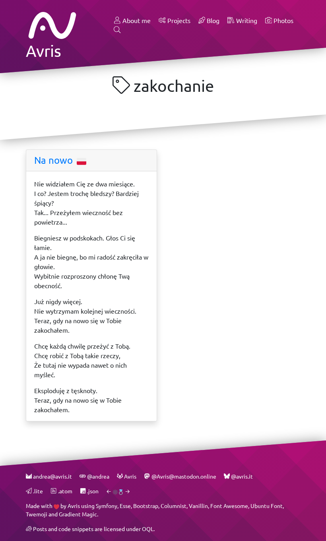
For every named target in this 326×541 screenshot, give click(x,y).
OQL (147, 528)
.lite (37, 491)
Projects (178, 20)
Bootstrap (145, 505)
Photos (282, 20)
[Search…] (117, 30)
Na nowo (54, 160)
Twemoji (36, 514)
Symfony (106, 505)
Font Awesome (229, 505)
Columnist (173, 505)
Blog (212, 20)
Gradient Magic (78, 514)
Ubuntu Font (266, 505)
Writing (246, 20)
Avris (74, 505)
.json (92, 491)
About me (136, 20)
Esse (125, 505)
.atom (64, 491)
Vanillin (198, 505)
